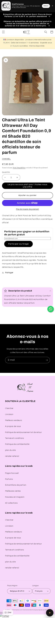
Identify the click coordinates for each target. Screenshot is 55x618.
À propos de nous (13, 426)
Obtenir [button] (45, 6)
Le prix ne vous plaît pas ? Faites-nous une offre (27, 185)
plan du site (10, 450)
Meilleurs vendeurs (13, 420)
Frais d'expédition (19, 167)
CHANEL (6, 159)
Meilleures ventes (13, 491)
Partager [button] (9, 273)
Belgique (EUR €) (17, 591)
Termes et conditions (14, 438)
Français (38, 591)
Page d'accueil (12, 473)
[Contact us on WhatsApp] (50, 309)
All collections (11, 503)
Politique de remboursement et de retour (23, 432)
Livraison (9, 414)
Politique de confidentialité (17, 444)
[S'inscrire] (47, 360)
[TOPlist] (4, 616)
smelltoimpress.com (16, 609)
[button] (3, 32)
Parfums (9, 479)
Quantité (6, 172)
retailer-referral (12, 456)
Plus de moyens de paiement (27, 209)
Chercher (9, 408)
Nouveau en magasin (14, 497)
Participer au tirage (18, 244)
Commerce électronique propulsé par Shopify (36, 609)
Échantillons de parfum (15, 485)
